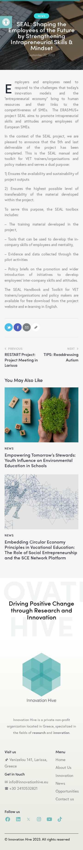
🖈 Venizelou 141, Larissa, (26, 759)
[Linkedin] (18, 819)
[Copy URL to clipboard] (36, 327)
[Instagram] (39, 819)
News (41, 16)
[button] (6, 22)
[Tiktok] (59, 819)
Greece (11, 766)
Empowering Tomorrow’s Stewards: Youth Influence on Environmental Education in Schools (40, 460)
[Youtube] (49, 819)
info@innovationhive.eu (28, 781)
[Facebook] (8, 819)
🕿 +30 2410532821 (21, 788)
